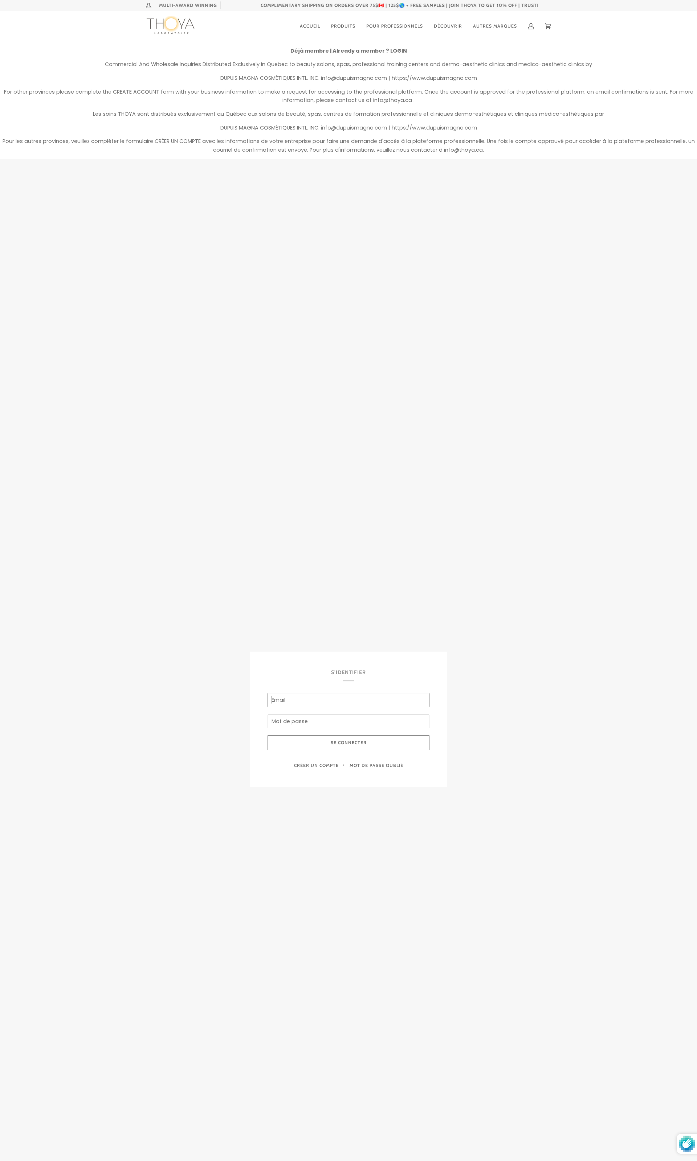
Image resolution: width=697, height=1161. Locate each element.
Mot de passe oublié (376, 765)
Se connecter (349, 742)
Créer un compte (316, 765)
